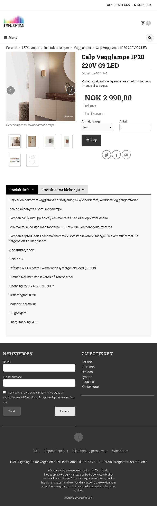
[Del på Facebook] (116, 154)
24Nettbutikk (85, 497)
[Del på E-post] (126, 154)
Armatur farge (91, 121)
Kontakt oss (90, 387)
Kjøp (94, 140)
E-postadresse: (12, 377)
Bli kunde (88, 367)
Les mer (65, 411)
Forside (11, 48)
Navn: (6, 361)
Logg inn (88, 382)
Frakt (36, 451)
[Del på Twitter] (106, 154)
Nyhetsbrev (119, 451)
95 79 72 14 (91, 462)
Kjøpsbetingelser (56, 451)
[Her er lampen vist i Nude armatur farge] (40, 86)
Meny (12, 38)
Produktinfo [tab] (19, 190)
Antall (123, 121)
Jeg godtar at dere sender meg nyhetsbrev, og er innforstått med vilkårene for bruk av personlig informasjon (38, 397)
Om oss (87, 372)
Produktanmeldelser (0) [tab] (60, 190)
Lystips (87, 377)
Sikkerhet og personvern (89, 451)
